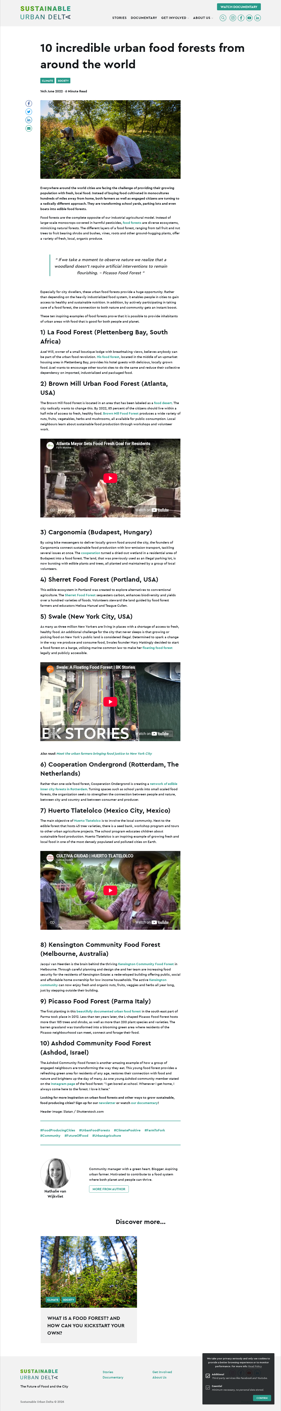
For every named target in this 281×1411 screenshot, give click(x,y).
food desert (163, 403)
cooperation (90, 553)
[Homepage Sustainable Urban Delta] (45, 12)
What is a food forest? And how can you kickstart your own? (85, 1325)
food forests (132, 223)
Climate (47, 80)
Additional (218, 1374)
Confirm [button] (262, 1397)
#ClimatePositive (127, 1130)
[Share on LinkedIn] (29, 120)
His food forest (108, 357)
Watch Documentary (239, 7)
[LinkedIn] (257, 18)
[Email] (29, 128)
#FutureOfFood (76, 1135)
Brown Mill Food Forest (121, 413)
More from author (109, 1189)
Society (63, 80)
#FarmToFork (155, 1130)
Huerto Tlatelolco (87, 820)
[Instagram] (233, 18)
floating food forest (158, 648)
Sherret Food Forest (80, 595)
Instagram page (63, 1084)
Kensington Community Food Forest (146, 964)
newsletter (107, 1103)
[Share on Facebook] (29, 103)
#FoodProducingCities (57, 1130)
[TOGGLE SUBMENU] (188, 17)
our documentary (144, 1103)
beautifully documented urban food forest (109, 1011)
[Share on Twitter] (29, 111)
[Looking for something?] (223, 18)
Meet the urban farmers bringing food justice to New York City (104, 753)
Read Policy (255, 1366)
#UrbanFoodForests (94, 1130)
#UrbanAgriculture (106, 1135)
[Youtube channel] (249, 18)
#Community (50, 1135)
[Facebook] (241, 18)
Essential (217, 1386)
